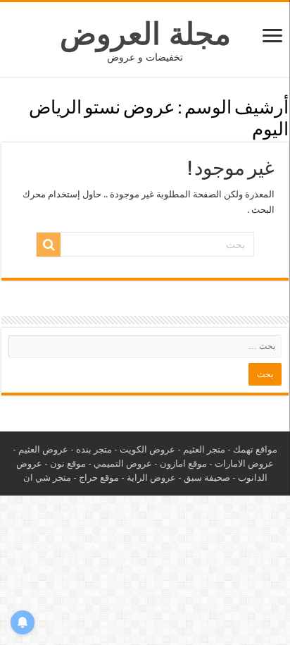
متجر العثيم (204, 449)
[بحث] (49, 245)
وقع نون (65, 463)
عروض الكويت (147, 449)
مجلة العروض (145, 34)
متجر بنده (94, 449)
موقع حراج (99, 477)
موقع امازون (183, 463)
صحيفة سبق (207, 477)
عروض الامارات (244, 463)
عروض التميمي (123, 463)
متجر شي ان (47, 477)
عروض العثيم (43, 449)
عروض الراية (151, 477)
